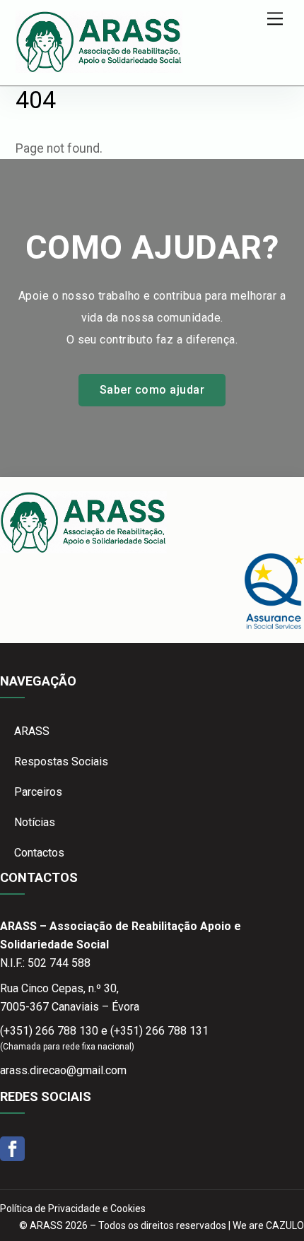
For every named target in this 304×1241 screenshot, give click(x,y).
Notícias (34, 822)
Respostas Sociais (61, 761)
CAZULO (285, 1225)
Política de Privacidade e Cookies (73, 1208)
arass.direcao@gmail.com (63, 1070)
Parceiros (38, 792)
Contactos (39, 852)
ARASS (31, 731)
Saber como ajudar (152, 389)
